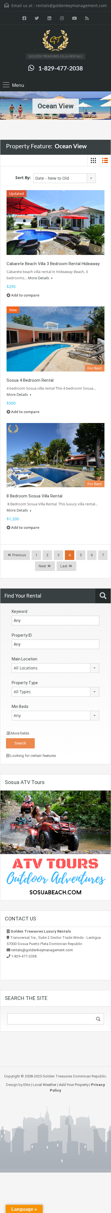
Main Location (24, 659)
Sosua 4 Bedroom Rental (30, 380)
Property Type (25, 682)
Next (42, 566)
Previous (18, 555)
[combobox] (64, 178)
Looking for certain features (32, 755)
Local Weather (44, 1085)
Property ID (22, 635)
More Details (39, 277)
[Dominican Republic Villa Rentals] (55, 41)
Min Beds (20, 706)
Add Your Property (74, 1085)
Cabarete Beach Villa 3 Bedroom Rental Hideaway (53, 263)
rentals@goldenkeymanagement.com (71, 5)
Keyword (19, 611)
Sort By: (23, 177)
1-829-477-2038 (60, 69)
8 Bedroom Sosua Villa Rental (34, 496)
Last (63, 566)
